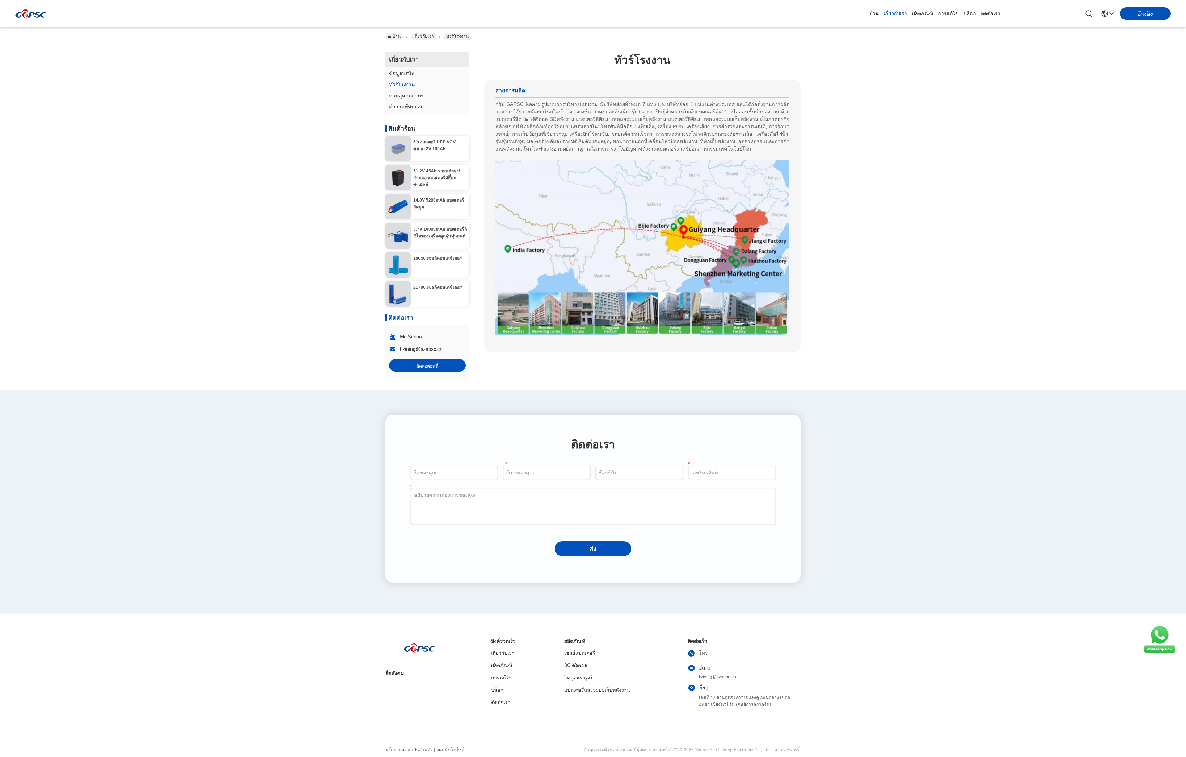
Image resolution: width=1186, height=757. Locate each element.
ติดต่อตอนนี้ (427, 366)
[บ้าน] (419, 655)
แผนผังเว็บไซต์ (450, 749)
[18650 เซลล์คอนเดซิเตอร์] (398, 265)
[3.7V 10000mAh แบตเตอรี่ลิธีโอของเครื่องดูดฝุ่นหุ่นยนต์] (398, 236)
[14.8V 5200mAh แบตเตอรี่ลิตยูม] (398, 206)
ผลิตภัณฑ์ (922, 13)
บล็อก (970, 13)
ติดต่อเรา (990, 13)
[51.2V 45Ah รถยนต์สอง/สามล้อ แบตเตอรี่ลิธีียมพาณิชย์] (398, 177)
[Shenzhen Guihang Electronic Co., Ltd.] (30, 14)
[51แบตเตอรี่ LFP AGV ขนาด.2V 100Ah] (398, 148)
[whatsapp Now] (1160, 652)
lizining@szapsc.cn (421, 349)
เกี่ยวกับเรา (895, 13)
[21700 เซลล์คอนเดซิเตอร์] (398, 294)
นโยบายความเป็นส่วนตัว (409, 749)
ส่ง (593, 548)
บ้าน (874, 13)
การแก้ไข (948, 13)
